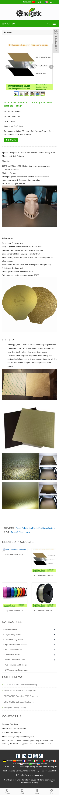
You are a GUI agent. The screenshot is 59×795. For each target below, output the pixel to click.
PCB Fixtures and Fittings (16, 665)
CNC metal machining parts (16, 670)
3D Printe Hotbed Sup (43, 576)
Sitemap (35, 783)
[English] (50, 2)
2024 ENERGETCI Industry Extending (20, 685)
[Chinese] (37, 2)
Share (7, 793)
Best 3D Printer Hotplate (21, 532)
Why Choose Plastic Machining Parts (20, 690)
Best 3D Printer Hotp (14, 554)
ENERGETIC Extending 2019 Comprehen (22, 696)
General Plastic (11, 629)
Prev (7, 67)
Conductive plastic (12, 655)
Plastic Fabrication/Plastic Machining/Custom (35, 528)
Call (22, 793)
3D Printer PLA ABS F (43, 610)
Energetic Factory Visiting (15, 708)
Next (51, 67)
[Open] (56, 41)
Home (9, 32)
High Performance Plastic (15, 644)
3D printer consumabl (13, 610)
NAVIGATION (8, 24)
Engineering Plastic (13, 634)
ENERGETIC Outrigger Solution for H (20, 702)
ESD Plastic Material (13, 650)
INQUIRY (12, 140)
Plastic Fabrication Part (15, 660)
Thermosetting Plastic (14, 639)
